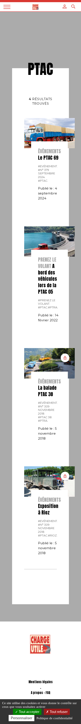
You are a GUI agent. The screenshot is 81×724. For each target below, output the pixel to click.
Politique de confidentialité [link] (55, 718)
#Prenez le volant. (46, 302)
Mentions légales (41, 682)
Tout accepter (28, 712)
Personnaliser (21, 718)
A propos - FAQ (40, 693)
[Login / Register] (64, 6)
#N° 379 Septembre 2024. (46, 173)
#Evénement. (48, 166)
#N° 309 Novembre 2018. (46, 410)
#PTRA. (53, 307)
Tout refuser (58, 712)
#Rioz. (52, 535)
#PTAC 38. (45, 417)
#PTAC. (43, 180)
